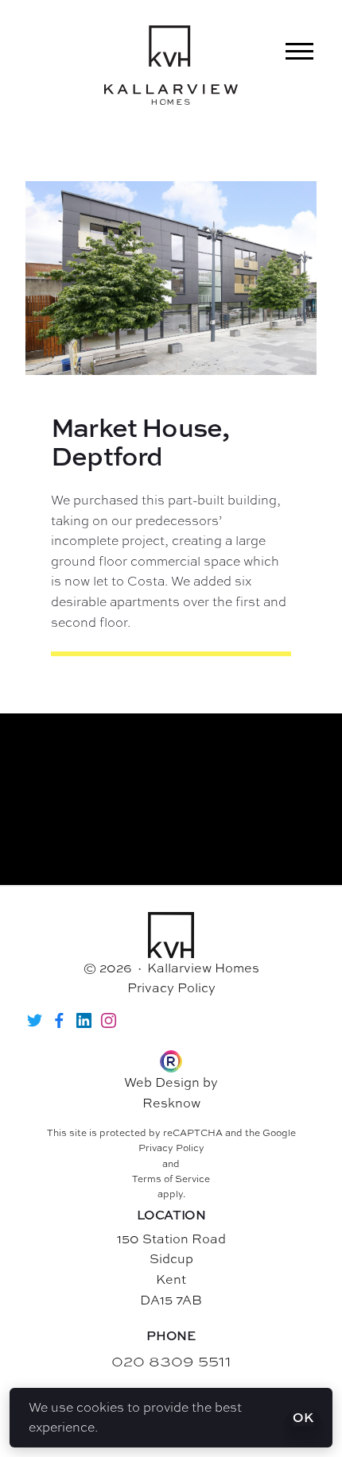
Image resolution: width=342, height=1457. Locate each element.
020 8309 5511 (171, 1360)
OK (303, 1417)
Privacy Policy (171, 987)
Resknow (171, 1102)
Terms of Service (171, 1179)
